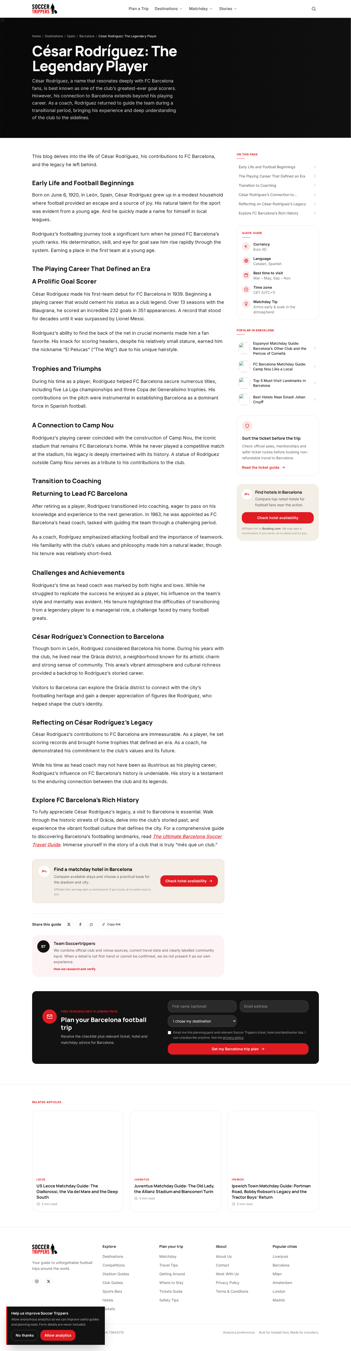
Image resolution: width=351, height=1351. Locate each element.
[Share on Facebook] (80, 924)
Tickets (109, 1309)
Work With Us (227, 1274)
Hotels (108, 1300)
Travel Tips (168, 1265)
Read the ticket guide (260, 467)
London (279, 1291)
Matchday (168, 1256)
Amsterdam (282, 1282)
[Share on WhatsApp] (91, 924)
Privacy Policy (227, 1282)
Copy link (114, 924)
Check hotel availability (186, 881)
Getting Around (172, 1274)
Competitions (114, 1265)
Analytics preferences (239, 1332)
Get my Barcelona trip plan (235, 1049)
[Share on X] (68, 924)
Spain (71, 36)
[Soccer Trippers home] (44, 9)
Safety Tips (169, 1300)
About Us (224, 1256)
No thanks (25, 1335)
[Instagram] (36, 1281)
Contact (222, 1265)
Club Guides (113, 1282)
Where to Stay (171, 1282)
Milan (277, 1274)
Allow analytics (57, 1335)
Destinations (54, 36)
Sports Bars (112, 1291)
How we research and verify (75, 969)
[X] (48, 1281)
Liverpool (280, 1256)
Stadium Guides (116, 1274)
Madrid (279, 1300)
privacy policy (233, 1037)
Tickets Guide (170, 1291)
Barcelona (86, 36)
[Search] (314, 9)
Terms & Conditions (232, 1291)
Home (36, 36)
